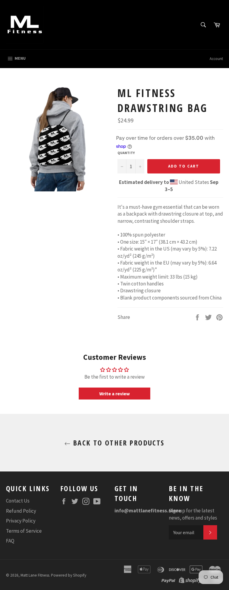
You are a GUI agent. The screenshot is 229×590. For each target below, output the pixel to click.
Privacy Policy (20, 520)
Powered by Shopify (68, 575)
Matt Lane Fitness (35, 575)
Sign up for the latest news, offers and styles (193, 514)
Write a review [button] (114, 394)
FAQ (10, 540)
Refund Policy (21, 511)
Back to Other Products (117, 443)
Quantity (126, 152)
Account (216, 58)
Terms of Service (24, 531)
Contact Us (18, 500)
